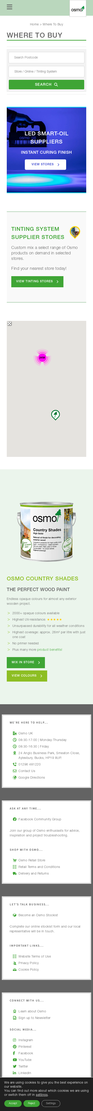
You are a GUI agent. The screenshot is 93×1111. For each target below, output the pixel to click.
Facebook (26, 1053)
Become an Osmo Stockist (38, 915)
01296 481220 (30, 764)
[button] (55, 415)
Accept (13, 1103)
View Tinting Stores (34, 281)
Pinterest (25, 1047)
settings (42, 1095)
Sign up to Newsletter (35, 1018)
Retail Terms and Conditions (39, 867)
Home (34, 24)
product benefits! (49, 650)
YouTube (25, 1060)
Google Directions (32, 778)
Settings (51, 1103)
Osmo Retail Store (32, 860)
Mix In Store (23, 662)
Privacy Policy (29, 963)
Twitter (23, 1066)
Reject (31, 1103)
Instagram (26, 1040)
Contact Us (27, 771)
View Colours (24, 676)
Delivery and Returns (34, 873)
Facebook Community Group (40, 819)
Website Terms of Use (35, 956)
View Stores (43, 164)
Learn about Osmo (32, 1011)
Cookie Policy (29, 970)
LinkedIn (25, 1073)
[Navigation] (10, 8)
